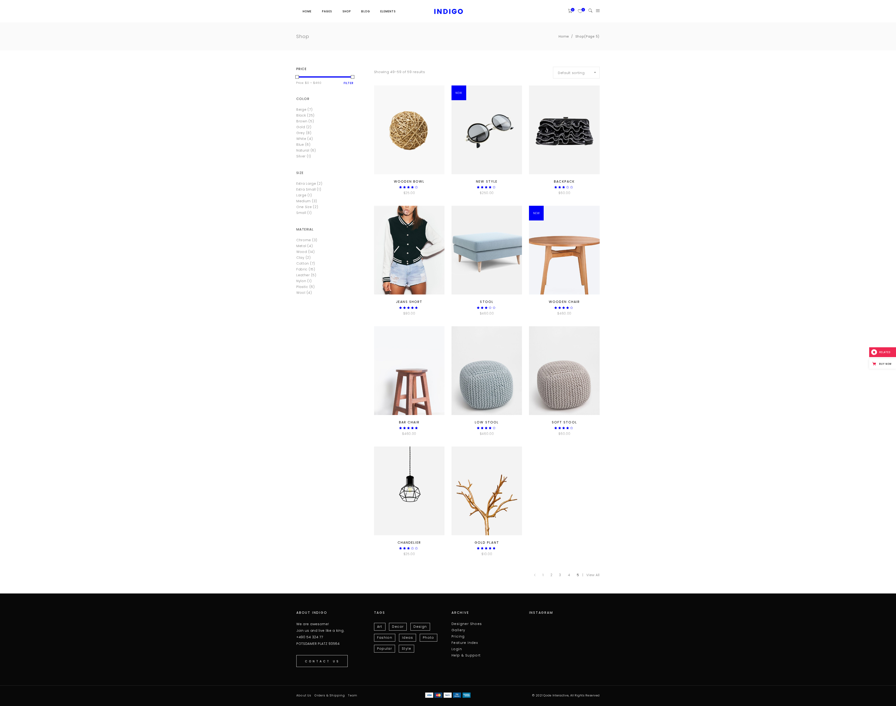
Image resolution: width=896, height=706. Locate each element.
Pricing (458, 636)
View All (593, 575)
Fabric (302, 269)
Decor (398, 626)
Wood (301, 251)
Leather (303, 275)
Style (406, 648)
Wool (300, 292)
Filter (349, 83)
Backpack (564, 181)
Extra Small (306, 189)
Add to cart (397, 193)
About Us (304, 695)
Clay (300, 257)
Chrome (303, 240)
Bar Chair (409, 422)
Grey (300, 133)
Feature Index (465, 642)
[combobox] (576, 72)
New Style (486, 181)
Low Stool (487, 422)
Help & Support (466, 655)
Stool (487, 301)
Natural (302, 150)
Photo (428, 637)
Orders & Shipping (330, 695)
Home (564, 36)
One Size (304, 207)
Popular (384, 648)
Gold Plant (487, 542)
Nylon (301, 281)
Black (301, 115)
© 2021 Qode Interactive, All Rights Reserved (566, 695)
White (301, 138)
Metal (301, 246)
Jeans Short (409, 301)
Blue (300, 144)
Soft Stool (564, 422)
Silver (301, 156)
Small (301, 212)
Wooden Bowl (409, 181)
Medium (303, 201)
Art (379, 626)
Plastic (302, 286)
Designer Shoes (467, 623)
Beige (301, 109)
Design (420, 626)
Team (352, 695)
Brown (302, 121)
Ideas (407, 637)
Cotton (302, 263)
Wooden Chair (564, 301)
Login (457, 649)
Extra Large (306, 183)
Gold (300, 127)
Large (301, 195)
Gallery (459, 630)
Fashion (384, 637)
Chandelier (409, 542)
